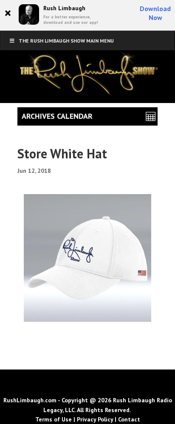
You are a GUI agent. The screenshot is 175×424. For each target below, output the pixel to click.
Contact (129, 419)
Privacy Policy (95, 419)
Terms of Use (53, 419)
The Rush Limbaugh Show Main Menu (66, 40)
